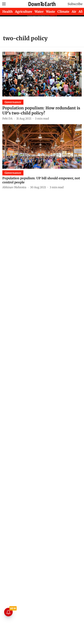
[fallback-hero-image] (42, 74)
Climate (63, 11)
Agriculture (23, 11)
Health (7, 11)
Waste (50, 11)
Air (74, 11)
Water (39, 11)
